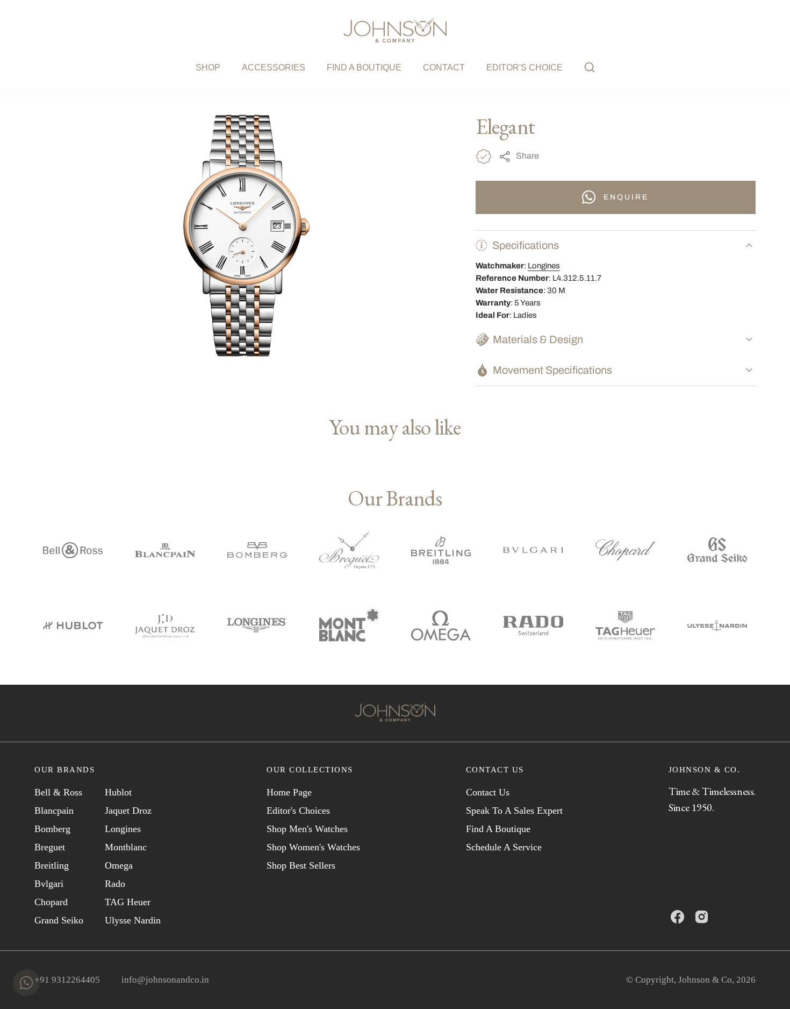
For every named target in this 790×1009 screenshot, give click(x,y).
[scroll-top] (765, 984)
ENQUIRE (626, 197)
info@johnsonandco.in (165, 980)
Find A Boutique (364, 67)
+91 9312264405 (67, 980)
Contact (444, 67)
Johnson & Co (705, 980)
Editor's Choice (524, 67)
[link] (395, 713)
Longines (544, 265)
